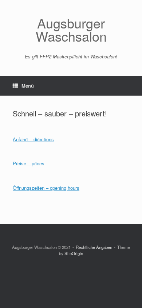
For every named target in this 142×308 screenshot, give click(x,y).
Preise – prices (28, 163)
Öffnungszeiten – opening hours (46, 187)
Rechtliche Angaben (94, 247)
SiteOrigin (73, 253)
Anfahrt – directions (33, 139)
